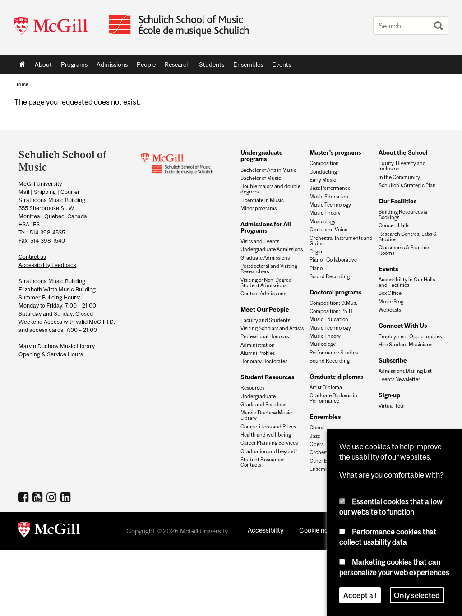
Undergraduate (258, 396)
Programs (72, 66)
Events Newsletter (399, 379)
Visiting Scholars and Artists (272, 328)
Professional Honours (264, 336)
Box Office (390, 293)
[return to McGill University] (49, 531)
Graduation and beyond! (268, 451)
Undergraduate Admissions (271, 249)
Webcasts (390, 310)
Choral (317, 427)
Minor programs (258, 208)
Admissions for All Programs (265, 227)
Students (209, 66)
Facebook (24, 497)
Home (22, 64)
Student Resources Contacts (262, 462)
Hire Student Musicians (405, 344)
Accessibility (265, 530)
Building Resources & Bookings (403, 214)
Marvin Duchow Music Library (266, 415)
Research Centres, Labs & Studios (408, 236)
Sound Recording (330, 276)
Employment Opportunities (410, 336)
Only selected (417, 595)
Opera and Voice (328, 229)
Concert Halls (394, 225)
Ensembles (246, 66)
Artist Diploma (326, 387)
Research (175, 66)
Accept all (360, 595)
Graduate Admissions (265, 258)
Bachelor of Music (260, 178)
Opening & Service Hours (50, 354)
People (144, 66)
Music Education (329, 196)
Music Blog (391, 301)
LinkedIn (66, 497)
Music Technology (330, 204)
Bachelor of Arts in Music (268, 170)
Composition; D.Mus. (333, 303)
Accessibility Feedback (47, 265)
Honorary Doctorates (263, 361)
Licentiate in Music (262, 200)
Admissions (110, 66)
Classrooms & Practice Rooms (404, 250)
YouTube (38, 497)
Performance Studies (334, 352)
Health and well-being (265, 434)
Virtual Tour (392, 406)
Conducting (323, 172)
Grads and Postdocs (263, 404)
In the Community (399, 177)
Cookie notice (319, 530)
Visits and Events (259, 241)
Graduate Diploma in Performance (333, 398)
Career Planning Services (269, 443)
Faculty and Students (265, 320)
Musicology (323, 221)
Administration (257, 345)
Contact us (32, 256)
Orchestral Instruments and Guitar (341, 240)
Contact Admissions (263, 293)
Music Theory (325, 213)
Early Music (323, 180)
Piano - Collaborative (333, 259)
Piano (316, 268)
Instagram (52, 497)
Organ (317, 251)
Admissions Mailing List (405, 371)
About (41, 66)
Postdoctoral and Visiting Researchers (268, 268)
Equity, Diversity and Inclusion (402, 166)
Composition (324, 163)
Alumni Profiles (257, 353)
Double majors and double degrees (270, 189)
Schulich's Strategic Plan (407, 185)
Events (279, 66)
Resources (252, 388)
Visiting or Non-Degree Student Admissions (265, 282)
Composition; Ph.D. (332, 311)
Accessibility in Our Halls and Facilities (407, 282)
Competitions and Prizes (268, 426)
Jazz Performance (330, 188)
